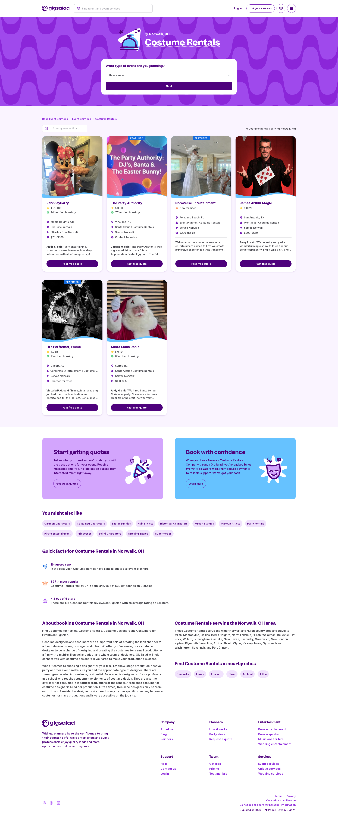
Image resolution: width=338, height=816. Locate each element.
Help (164, 763)
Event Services (81, 118)
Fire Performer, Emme (63, 347)
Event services (268, 763)
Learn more (196, 483)
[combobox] (115, 8)
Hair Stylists (145, 523)
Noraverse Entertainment (195, 203)
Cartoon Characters (57, 523)
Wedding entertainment (275, 744)
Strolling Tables (138, 533)
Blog (164, 734)
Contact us (168, 768)
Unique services (269, 768)
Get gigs (215, 763)
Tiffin (263, 674)
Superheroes (163, 533)
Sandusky (183, 674)
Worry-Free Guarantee (202, 468)
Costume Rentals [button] (182, 42)
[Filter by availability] (68, 128)
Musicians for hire (271, 739)
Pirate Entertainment (57, 533)
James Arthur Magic (256, 203)
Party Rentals (255, 523)
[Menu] (291, 8)
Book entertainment (272, 729)
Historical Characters (173, 523)
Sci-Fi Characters (110, 533)
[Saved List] (281, 8)
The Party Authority (126, 203)
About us (167, 729)
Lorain (200, 674)
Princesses (85, 533)
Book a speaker (269, 734)
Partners (167, 739)
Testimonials (218, 773)
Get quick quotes (67, 483)
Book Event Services (55, 118)
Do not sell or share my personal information (268, 804)
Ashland (247, 674)
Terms (278, 796)
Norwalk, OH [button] (159, 34)
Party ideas (217, 734)
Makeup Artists (230, 523)
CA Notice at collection (281, 800)
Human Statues (204, 523)
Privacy (291, 796)
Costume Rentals (106, 118)
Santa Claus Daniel (125, 347)
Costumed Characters (91, 523)
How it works (218, 729)
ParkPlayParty (57, 203)
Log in (238, 8)
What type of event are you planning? (135, 66)
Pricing (214, 768)
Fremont (216, 674)
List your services (260, 8)
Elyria (232, 674)
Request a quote (220, 739)
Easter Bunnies (121, 523)
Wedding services (270, 773)
